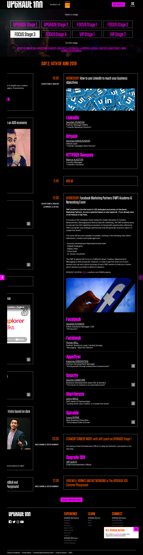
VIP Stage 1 (87, 34)
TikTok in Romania (69, 543)
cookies (117, 534)
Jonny (72, 399)
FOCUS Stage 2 (118, 24)
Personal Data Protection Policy (43, 552)
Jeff (71, 462)
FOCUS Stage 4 (56, 34)
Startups (67, 523)
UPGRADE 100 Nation (119, 518)
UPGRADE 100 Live (94, 518)
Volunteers (67, 525)
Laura (72, 417)
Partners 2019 (68, 530)
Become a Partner (118, 525)
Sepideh (75, 122)
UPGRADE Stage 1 (25, 24)
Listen (90, 525)
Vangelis (75, 324)
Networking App (117, 520)
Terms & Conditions (13, 552)
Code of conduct (61, 552)
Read (89, 520)
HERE (84, 272)
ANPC (70, 552)
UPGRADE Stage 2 (56, 24)
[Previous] (2, 277)
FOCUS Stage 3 (25, 34)
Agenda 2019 (68, 528)
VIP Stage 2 (118, 34)
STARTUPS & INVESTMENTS (109, 48)
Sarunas (78, 141)
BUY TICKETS (118, 4)
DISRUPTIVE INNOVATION (26, 48)
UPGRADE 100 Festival (71, 518)
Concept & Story (117, 523)
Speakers (67, 520)
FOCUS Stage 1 (87, 24)
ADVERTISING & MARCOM (46, 48)
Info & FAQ (67, 533)
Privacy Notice (26, 552)
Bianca (74, 159)
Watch (90, 523)
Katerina (77, 361)
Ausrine (75, 380)
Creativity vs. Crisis (70, 540)
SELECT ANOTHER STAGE (71, 499)
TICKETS (67, 535)
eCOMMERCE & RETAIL (89, 48)
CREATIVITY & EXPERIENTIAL (68, 48)
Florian (72, 343)
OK (136, 529)
